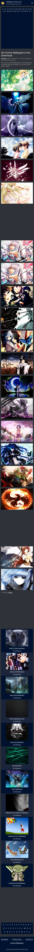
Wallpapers (4, 58)
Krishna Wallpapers (17, 943)
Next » (11, 593)
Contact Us (29, 939)
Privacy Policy (16, 939)
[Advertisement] (17, 30)
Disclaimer (4, 939)
